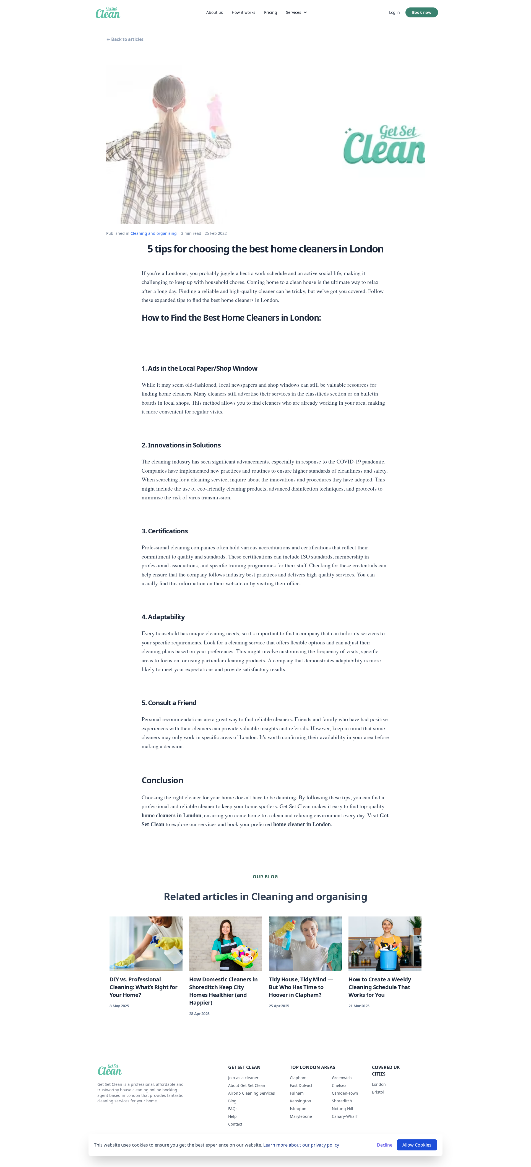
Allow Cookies (416, 1145)
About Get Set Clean (246, 1085)
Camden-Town (345, 1093)
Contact (235, 1124)
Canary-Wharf (345, 1116)
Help (232, 1116)
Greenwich (342, 1077)
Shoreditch (342, 1100)
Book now (421, 12)
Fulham (297, 1093)
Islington (298, 1108)
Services (293, 12)
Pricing (270, 12)
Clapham (298, 1077)
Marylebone (301, 1116)
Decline (384, 1145)
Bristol (378, 1092)
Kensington (300, 1100)
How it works (243, 12)
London (379, 1084)
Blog (232, 1100)
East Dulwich (302, 1085)
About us (214, 12)
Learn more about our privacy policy (301, 1145)
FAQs (233, 1108)
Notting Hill (342, 1108)
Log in (394, 12)
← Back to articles (125, 39)
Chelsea (339, 1085)
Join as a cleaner (243, 1077)
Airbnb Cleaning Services (251, 1093)
